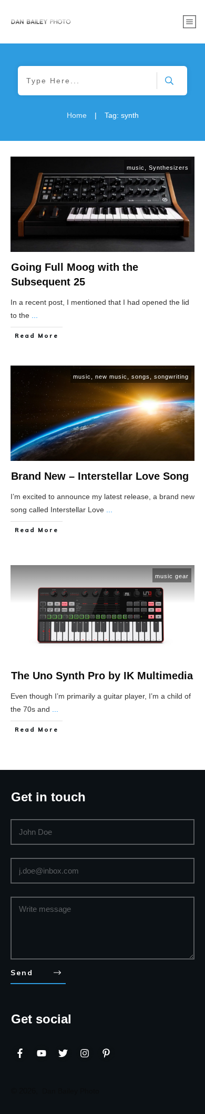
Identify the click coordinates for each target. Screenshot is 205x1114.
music (136, 167)
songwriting (171, 376)
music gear (172, 576)
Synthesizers (169, 167)
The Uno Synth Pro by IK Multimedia (102, 675)
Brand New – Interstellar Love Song (100, 476)
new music (111, 376)
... (35, 315)
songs (140, 376)
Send (22, 972)
